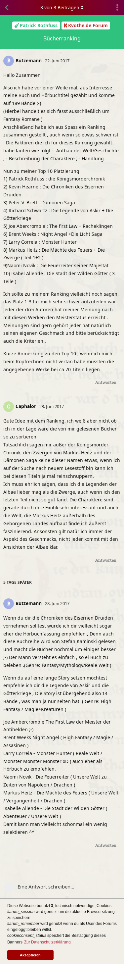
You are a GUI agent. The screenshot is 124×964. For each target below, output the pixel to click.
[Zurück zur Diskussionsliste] (6, 7)
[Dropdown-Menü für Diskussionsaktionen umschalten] (117, 7)
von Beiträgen (59, 7)
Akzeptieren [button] (30, 955)
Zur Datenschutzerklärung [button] (47, 942)
